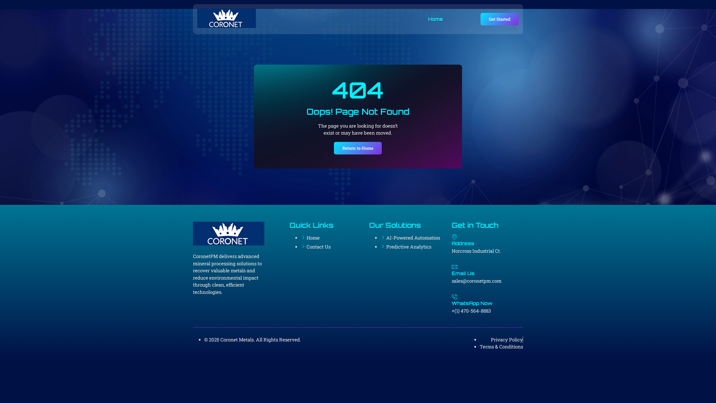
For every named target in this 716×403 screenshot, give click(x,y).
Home (435, 19)
